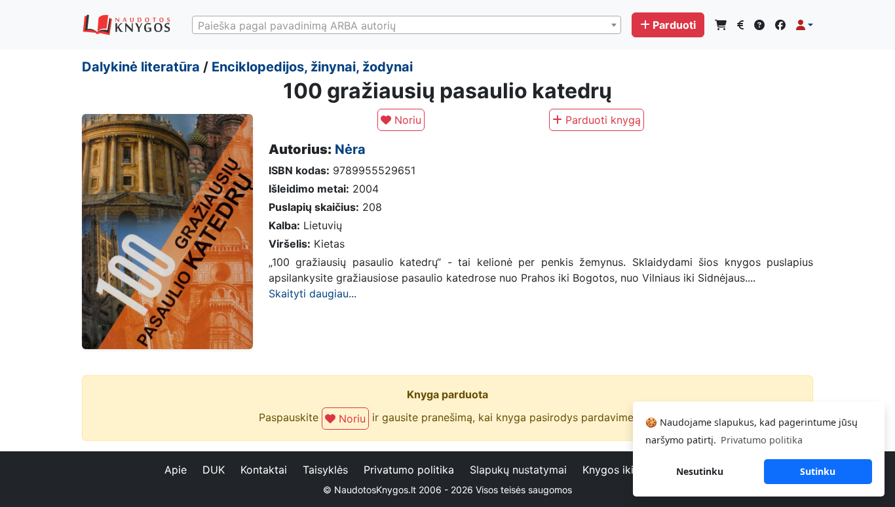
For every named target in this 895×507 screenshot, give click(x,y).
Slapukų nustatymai (518, 469)
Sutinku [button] (817, 471)
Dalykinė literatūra (141, 67)
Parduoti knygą (601, 119)
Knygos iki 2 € (618, 469)
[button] (804, 25)
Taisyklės (325, 469)
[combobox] (406, 25)
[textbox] (406, 25)
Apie (175, 469)
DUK (213, 469)
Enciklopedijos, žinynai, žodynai (312, 67)
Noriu (406, 119)
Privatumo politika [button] (762, 440)
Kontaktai (263, 469)
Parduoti (674, 24)
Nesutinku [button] (699, 471)
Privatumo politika (409, 469)
